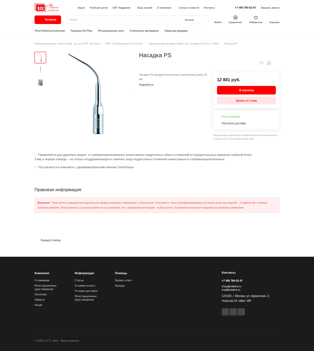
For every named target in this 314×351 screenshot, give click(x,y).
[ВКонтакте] (225, 311)
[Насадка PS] (90, 94)
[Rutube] (233, 311)
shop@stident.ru (231, 286)
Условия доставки (86, 290)
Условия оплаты (85, 285)
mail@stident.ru (231, 289)
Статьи (79, 280)
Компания (42, 273)
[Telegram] (241, 311)
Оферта (40, 299)
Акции (38, 304)
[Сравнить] (269, 63)
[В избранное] (261, 63)
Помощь (121, 273)
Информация (84, 273)
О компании (42, 280)
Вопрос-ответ (123, 280)
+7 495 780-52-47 (245, 7)
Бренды (120, 285)
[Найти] (204, 19)
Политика (41, 294)
